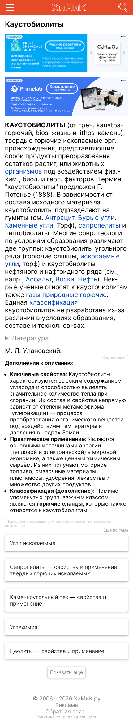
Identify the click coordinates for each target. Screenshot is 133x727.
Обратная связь (66, 711)
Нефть (87, 279)
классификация (53, 302)
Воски (64, 279)
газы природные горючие (66, 294)
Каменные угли (29, 225)
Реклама (66, 705)
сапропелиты (99, 225)
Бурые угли (96, 217)
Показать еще (66, 672)
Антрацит (59, 217)
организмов (23, 171)
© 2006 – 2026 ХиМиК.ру (67, 698)
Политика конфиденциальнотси (66, 717)
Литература (30, 338)
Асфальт (39, 279)
